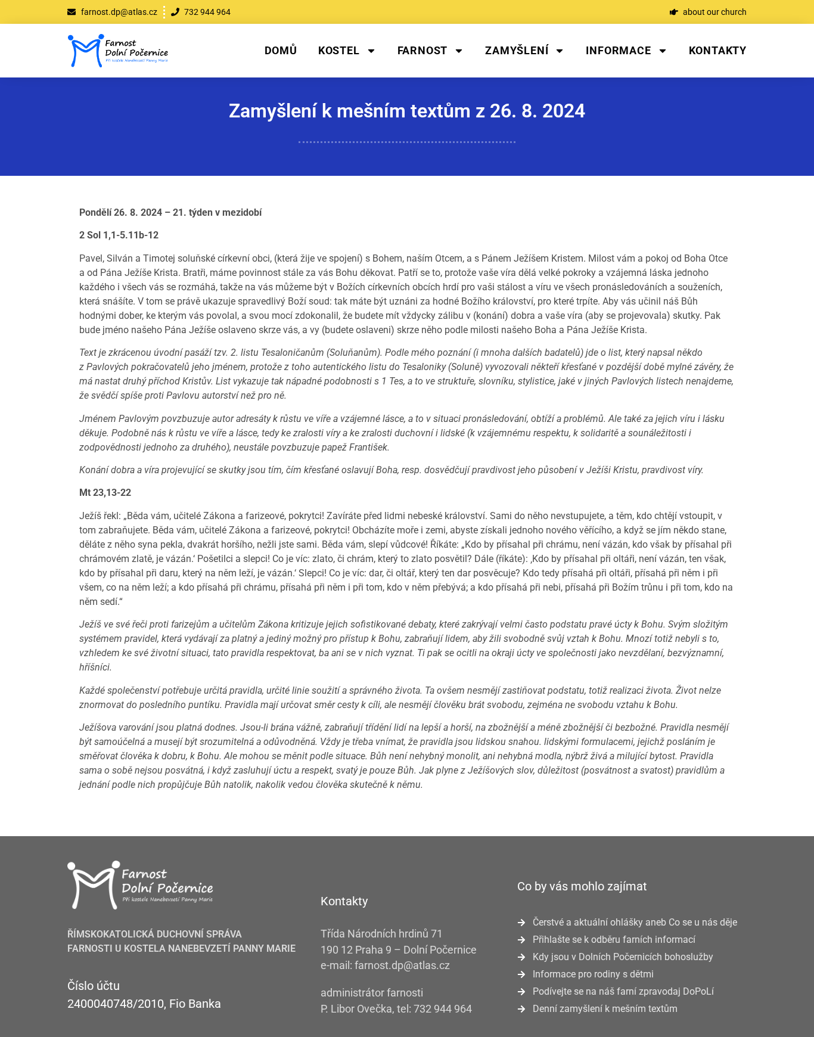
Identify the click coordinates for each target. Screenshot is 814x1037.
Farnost (422, 50)
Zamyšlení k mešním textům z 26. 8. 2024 (407, 111)
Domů (281, 50)
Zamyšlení (516, 50)
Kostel (339, 50)
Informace (618, 50)
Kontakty (718, 50)
